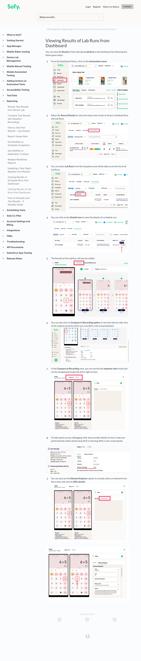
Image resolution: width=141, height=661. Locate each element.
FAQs (9, 236)
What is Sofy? (14, 34)
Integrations (13, 230)
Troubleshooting (16, 241)
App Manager (14, 46)
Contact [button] (127, 6)
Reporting (12, 101)
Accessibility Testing (18, 89)
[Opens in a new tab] (87, 636)
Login (88, 6)
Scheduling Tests (16, 210)
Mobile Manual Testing (19, 66)
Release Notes (14, 258)
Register (97, 6)
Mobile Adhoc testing (18, 51)
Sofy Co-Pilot (14, 215)
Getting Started (15, 40)
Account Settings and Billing (18, 223)
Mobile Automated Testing (17, 74)
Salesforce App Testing (19, 252)
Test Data (12, 95)
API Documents (15, 247)
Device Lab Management (14, 59)
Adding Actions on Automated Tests (17, 82)
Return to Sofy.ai (111, 6)
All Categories (54, 29)
